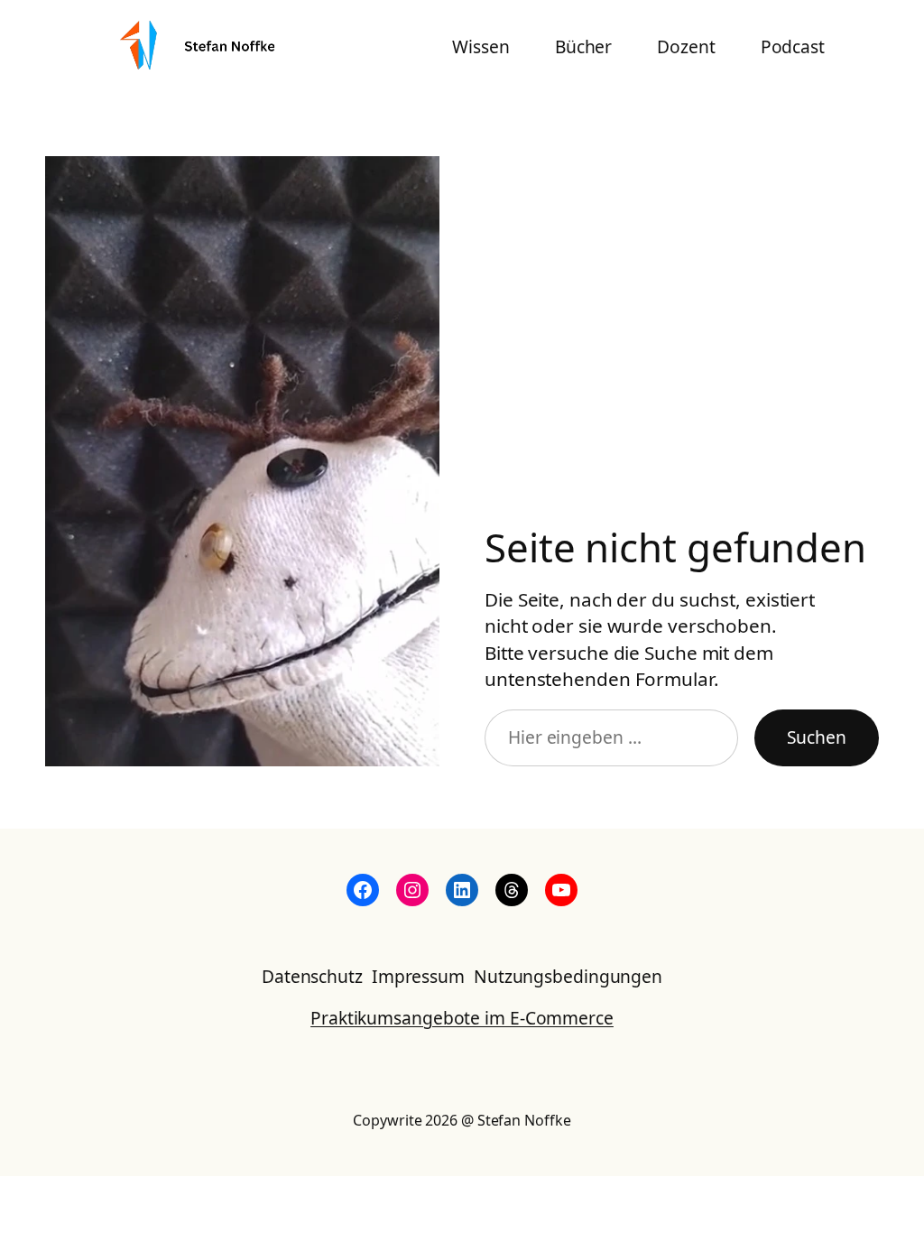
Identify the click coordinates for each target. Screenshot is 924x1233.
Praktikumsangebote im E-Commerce (462, 1018)
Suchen (816, 737)
